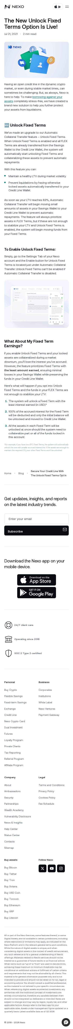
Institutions (45, 696)
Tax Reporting (12, 752)
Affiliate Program (13, 765)
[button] (66, 1022)
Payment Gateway (49, 714)
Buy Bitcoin (10, 867)
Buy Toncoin (11, 899)
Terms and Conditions (51, 785)
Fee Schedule (46, 803)
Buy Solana (10, 886)
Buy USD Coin (12, 892)
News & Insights (13, 822)
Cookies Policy (47, 797)
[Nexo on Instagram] (61, 868)
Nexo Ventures (47, 708)
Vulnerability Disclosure (17, 816)
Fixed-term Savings (15, 702)
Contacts (9, 841)
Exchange (10, 708)
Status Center (12, 835)
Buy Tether (10, 873)
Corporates (45, 689)
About (7, 785)
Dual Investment (13, 727)
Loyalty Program (13, 740)
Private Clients (12, 746)
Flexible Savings (13, 696)
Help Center (11, 829)
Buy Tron (9, 880)
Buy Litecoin (11, 917)
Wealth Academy (14, 810)
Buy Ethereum (12, 905)
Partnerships (11, 803)
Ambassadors (12, 791)
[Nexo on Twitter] (42, 868)
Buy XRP (9, 911)
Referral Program (14, 758)
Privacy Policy (46, 791)
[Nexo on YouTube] (52, 868)
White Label (45, 702)
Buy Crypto (10, 689)
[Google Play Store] (36, 592)
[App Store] (36, 580)
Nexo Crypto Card (14, 721)
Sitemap (9, 847)
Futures (8, 733)
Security (8, 797)
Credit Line (10, 714)
